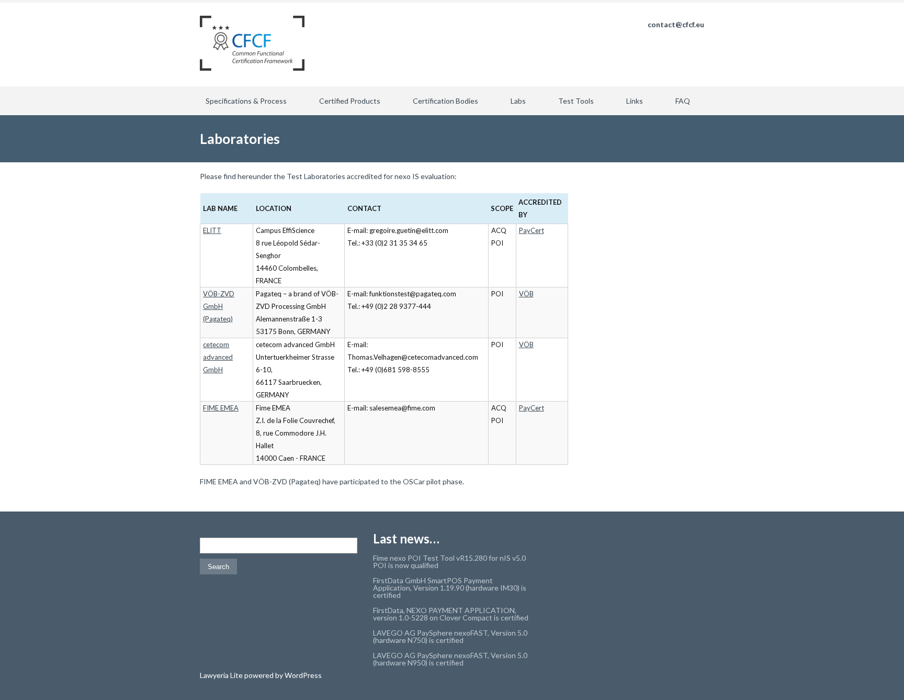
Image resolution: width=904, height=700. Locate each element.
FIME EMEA (221, 408)
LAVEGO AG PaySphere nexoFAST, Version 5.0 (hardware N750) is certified (450, 636)
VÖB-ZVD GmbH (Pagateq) (218, 306)
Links (634, 100)
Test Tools (576, 100)
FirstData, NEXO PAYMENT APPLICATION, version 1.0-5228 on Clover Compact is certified (450, 614)
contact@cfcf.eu (676, 24)
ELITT (212, 230)
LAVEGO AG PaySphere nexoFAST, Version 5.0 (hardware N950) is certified (450, 659)
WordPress (302, 675)
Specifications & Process (246, 100)
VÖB (526, 294)
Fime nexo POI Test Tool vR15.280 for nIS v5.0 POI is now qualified (449, 561)
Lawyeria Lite (222, 675)
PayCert (531, 230)
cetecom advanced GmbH (218, 357)
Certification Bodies (445, 100)
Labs (518, 100)
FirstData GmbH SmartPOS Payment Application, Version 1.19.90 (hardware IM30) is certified (449, 587)
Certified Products (349, 100)
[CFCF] (252, 44)
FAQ (682, 100)
